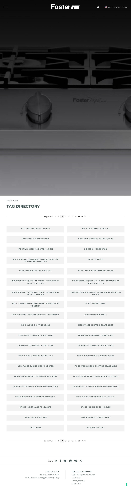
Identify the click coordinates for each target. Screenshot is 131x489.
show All (82, 217)
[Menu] (6, 7)
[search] (98, 7)
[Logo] (65, 7)
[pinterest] (70, 460)
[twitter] (65, 460)
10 (72, 217)
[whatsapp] (81, 460)
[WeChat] (75, 460)
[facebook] (60, 460)
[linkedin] (56, 460)
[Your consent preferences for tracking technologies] (126, 484)
